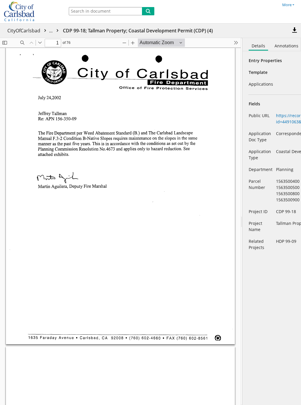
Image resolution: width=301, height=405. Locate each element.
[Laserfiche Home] (31, 11)
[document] (272, 221)
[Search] (148, 11)
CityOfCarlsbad (30, 30)
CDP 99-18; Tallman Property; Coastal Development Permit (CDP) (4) (138, 30)
